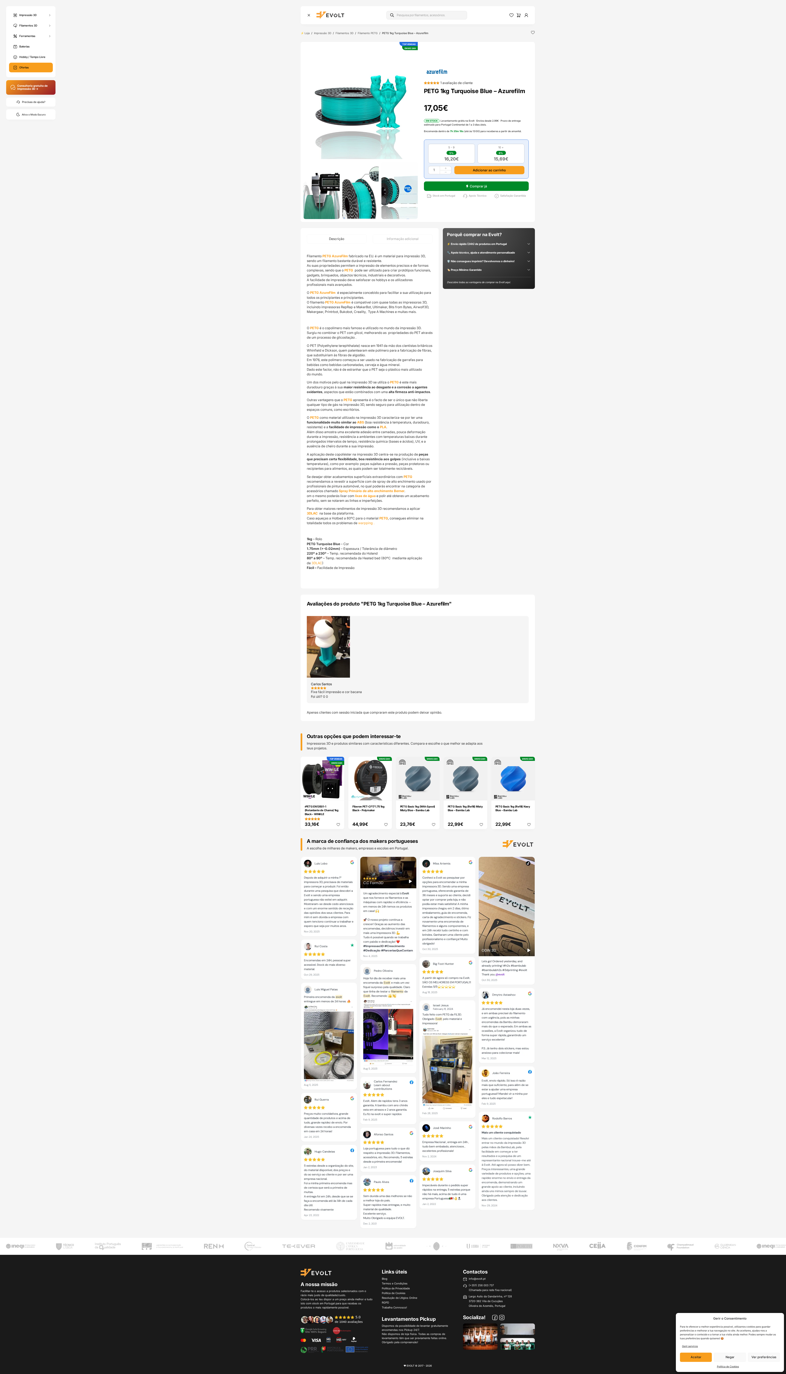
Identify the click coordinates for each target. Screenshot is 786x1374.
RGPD (385, 1302)
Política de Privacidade (396, 1288)
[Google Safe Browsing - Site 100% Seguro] (314, 1330)
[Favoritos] (511, 15)
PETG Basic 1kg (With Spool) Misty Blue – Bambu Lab (417, 808)
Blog (384, 1278)
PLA (383, 427)
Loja (307, 33)
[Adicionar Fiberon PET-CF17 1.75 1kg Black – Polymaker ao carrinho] (386, 794)
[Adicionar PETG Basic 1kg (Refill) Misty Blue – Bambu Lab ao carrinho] (481, 794)
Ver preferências (763, 1357)
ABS (360, 422)
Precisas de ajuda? (33, 102)
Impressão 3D (28, 14)
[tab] (337, 238)
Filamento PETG (368, 33)
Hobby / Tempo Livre (32, 57)
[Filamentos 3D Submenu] (49, 25)
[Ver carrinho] (518, 15)
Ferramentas (27, 35)
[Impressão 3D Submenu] (49, 15)
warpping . (366, 523)
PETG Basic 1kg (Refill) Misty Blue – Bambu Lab (465, 808)
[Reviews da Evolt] (334, 1319)
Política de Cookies (728, 1366)
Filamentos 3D (28, 25)
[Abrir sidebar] (309, 15)
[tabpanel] (370, 416)
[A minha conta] (526, 15)
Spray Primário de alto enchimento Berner (371, 491)
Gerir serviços (690, 1346)
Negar (730, 1357)
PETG (348, 270)
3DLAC (317, 563)
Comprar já (478, 186)
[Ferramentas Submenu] (49, 36)
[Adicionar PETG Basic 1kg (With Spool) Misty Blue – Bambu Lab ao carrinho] (434, 794)
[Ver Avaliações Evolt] (418, 1044)
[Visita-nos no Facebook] (495, 1318)
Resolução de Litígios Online (399, 1297)
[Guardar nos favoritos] (533, 32)
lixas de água (365, 496)
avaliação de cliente (456, 82)
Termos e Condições (394, 1283)
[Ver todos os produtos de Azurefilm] (437, 71)
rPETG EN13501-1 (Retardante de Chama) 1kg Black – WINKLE (321, 810)
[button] (360, 102)
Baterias (24, 46)
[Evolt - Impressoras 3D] (330, 15)
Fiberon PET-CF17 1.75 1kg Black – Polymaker (368, 808)
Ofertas (24, 67)
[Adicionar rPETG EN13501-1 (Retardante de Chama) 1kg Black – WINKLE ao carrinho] (338, 794)
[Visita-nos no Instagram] (502, 1318)
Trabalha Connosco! (394, 1307)
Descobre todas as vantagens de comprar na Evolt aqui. (479, 282)
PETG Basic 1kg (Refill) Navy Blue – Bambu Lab (512, 808)
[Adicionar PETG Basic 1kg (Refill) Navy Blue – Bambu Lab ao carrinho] (529, 794)
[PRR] (334, 1349)
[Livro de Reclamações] (341, 1330)
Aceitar (696, 1357)
